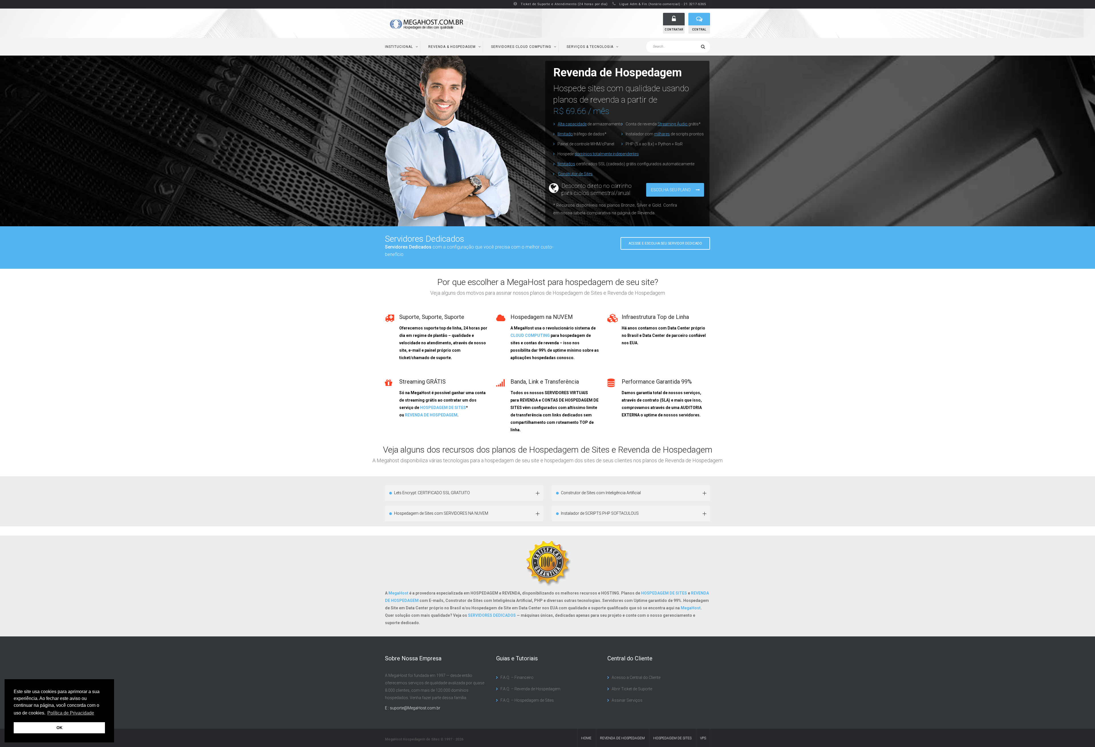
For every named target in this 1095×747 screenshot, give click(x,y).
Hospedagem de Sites (672, 738)
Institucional (399, 47)
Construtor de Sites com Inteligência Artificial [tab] (601, 492)
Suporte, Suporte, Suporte (431, 317)
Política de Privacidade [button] (70, 713)
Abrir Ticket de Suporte (632, 689)
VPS (703, 738)
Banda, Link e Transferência (544, 381)
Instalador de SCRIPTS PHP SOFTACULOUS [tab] (600, 513)
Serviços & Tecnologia (590, 47)
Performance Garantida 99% (657, 381)
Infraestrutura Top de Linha (655, 317)
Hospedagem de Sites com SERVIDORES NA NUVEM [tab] (441, 513)
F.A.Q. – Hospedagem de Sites (527, 700)
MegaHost (398, 593)
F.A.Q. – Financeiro (517, 677)
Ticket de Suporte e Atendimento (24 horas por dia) (564, 4)
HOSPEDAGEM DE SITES (443, 407)
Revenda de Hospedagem (622, 738)
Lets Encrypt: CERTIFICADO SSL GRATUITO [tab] (432, 492)
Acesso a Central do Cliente (636, 677)
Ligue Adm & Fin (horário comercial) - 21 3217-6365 (662, 4)
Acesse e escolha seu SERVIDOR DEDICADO (665, 243)
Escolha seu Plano (671, 190)
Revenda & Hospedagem (452, 47)
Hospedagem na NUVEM (541, 317)
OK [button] (59, 727)
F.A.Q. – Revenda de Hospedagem (530, 689)
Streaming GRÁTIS (422, 381)
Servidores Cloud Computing (521, 47)
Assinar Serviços (627, 700)
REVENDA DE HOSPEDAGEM (431, 415)
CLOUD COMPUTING (530, 335)
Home (586, 738)
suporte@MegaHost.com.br (415, 708)
